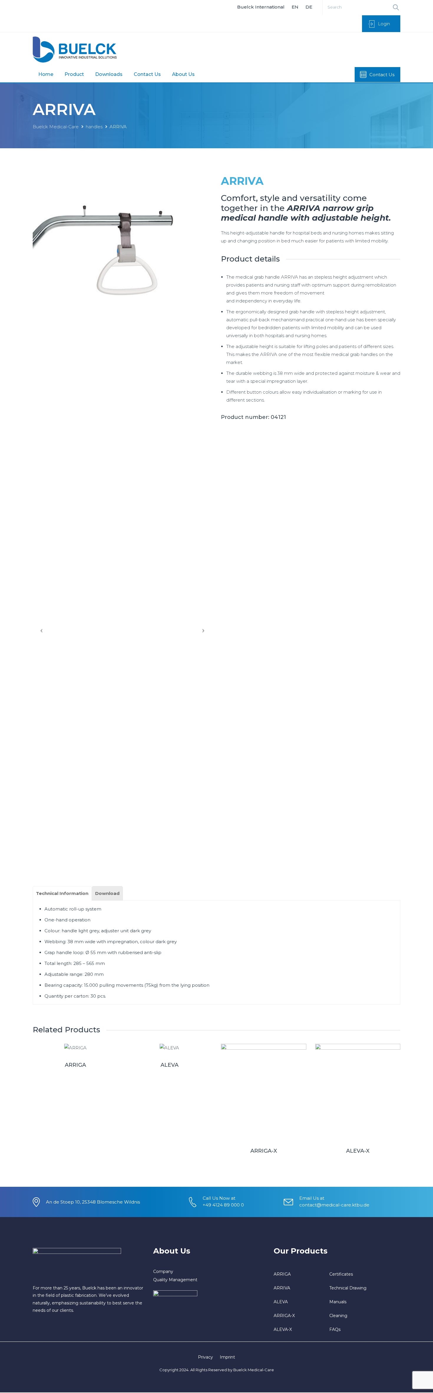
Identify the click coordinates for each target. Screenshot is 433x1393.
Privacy (205, 1357)
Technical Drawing (347, 1288)
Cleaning (338, 1315)
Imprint (227, 1357)
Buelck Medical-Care (56, 126)
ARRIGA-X (263, 1151)
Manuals (337, 1301)
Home (45, 74)
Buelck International (261, 7)
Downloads (109, 74)
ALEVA (170, 1065)
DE (308, 7)
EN (295, 7)
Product (74, 74)
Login (384, 23)
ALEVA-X (357, 1151)
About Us (183, 74)
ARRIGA (75, 1065)
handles (94, 126)
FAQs (335, 1329)
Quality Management (175, 1279)
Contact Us (147, 74)
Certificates (341, 1274)
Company (163, 1271)
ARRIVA (282, 1288)
